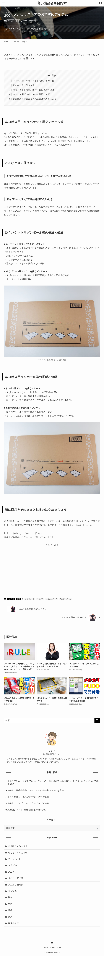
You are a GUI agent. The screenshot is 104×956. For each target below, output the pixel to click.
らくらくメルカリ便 (17, 852)
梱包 (17, 21)
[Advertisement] (52, 565)
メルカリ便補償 (15, 885)
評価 (10, 910)
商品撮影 (12, 891)
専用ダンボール (65, 599)
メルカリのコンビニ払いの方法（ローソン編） (28, 803)
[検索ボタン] (101, 3)
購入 (10, 917)
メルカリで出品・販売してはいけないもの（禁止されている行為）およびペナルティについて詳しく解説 (51, 782)
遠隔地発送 (13, 923)
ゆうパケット (30, 599)
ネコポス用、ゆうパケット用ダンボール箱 (33, 81)
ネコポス (40, 599)
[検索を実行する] (97, 720)
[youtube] (52, 943)
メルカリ (10, 21)
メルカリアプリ (15, 878)
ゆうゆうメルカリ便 (17, 846)
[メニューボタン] (3, 3)
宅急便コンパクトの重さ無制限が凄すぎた (25, 810)
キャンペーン (14, 859)
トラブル (12, 865)
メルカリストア (51, 599)
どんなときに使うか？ (24, 85)
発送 (10, 904)
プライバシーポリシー (52, 948)
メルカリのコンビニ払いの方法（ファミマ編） (28, 797)
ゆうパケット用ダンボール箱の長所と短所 (33, 90)
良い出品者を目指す (52, 3)
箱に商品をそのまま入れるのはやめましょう (34, 99)
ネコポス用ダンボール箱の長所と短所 (31, 94)
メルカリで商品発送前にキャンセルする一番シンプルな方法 (34, 790)
